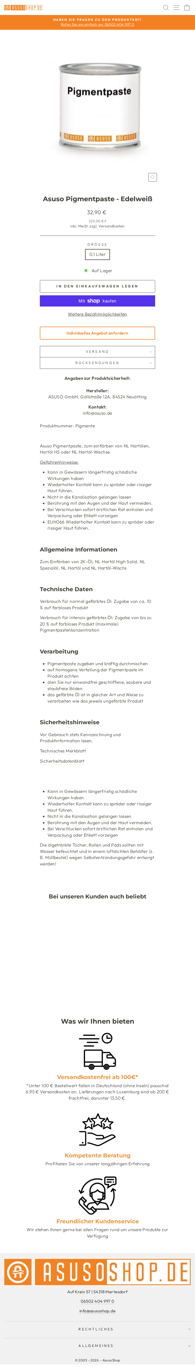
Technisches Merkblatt (63, 751)
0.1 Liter (97, 254)
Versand (97, 351)
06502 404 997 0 (98, 1301)
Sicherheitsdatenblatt (62, 761)
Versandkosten (112, 226)
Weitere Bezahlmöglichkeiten (97, 314)
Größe (97, 244)
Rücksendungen (97, 362)
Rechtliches (96, 1329)
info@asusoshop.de (97, 1310)
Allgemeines (96, 1345)
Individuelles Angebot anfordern (97, 333)
